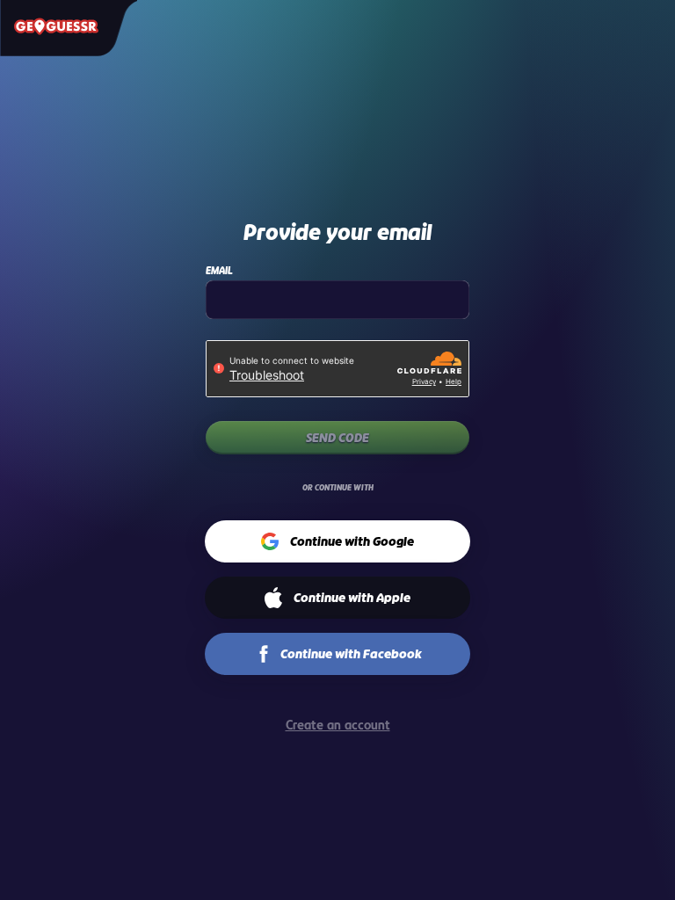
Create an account (338, 724)
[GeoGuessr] (56, 26)
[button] (338, 541)
